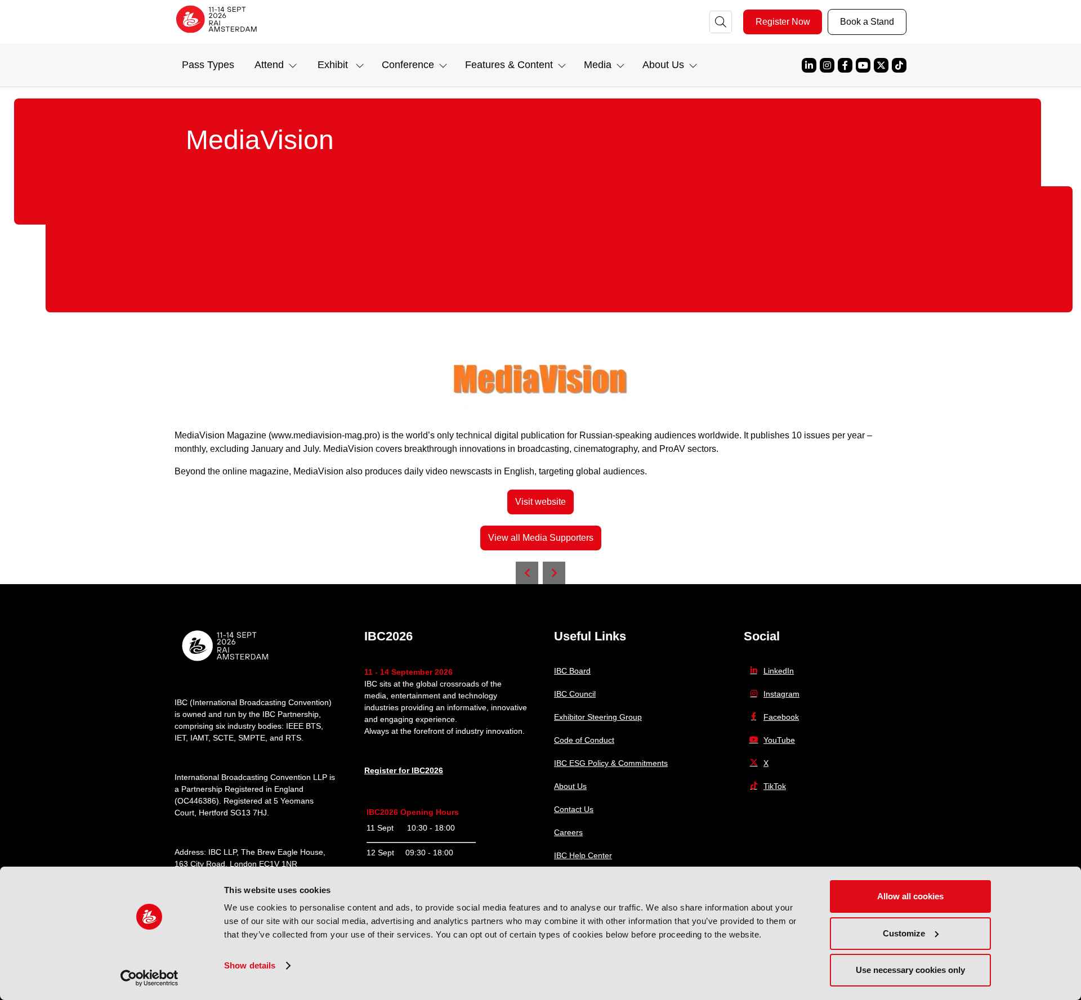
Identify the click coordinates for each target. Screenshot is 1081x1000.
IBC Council (575, 693)
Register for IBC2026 (403, 770)
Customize (904, 933)
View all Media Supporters (540, 537)
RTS (293, 737)
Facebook (845, 65)
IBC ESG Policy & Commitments (611, 763)
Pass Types (208, 64)
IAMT (199, 737)
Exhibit (333, 64)
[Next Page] (554, 573)
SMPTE (251, 737)
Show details (249, 965)
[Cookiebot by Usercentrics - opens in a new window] (149, 978)
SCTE (223, 737)
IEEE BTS (303, 725)
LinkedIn (778, 670)
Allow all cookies (910, 896)
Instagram (827, 65)
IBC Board (572, 670)
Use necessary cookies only (910, 970)
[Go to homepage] (217, 36)
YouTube (863, 65)
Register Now (783, 21)
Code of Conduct (584, 740)
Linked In (809, 65)
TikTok (899, 65)
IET (180, 737)
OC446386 (196, 800)
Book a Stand (867, 21)
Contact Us (573, 809)
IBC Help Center (583, 855)
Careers (568, 832)
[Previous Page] (527, 573)
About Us (570, 786)
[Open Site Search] (720, 22)
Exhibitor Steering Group (598, 716)
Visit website (540, 501)
